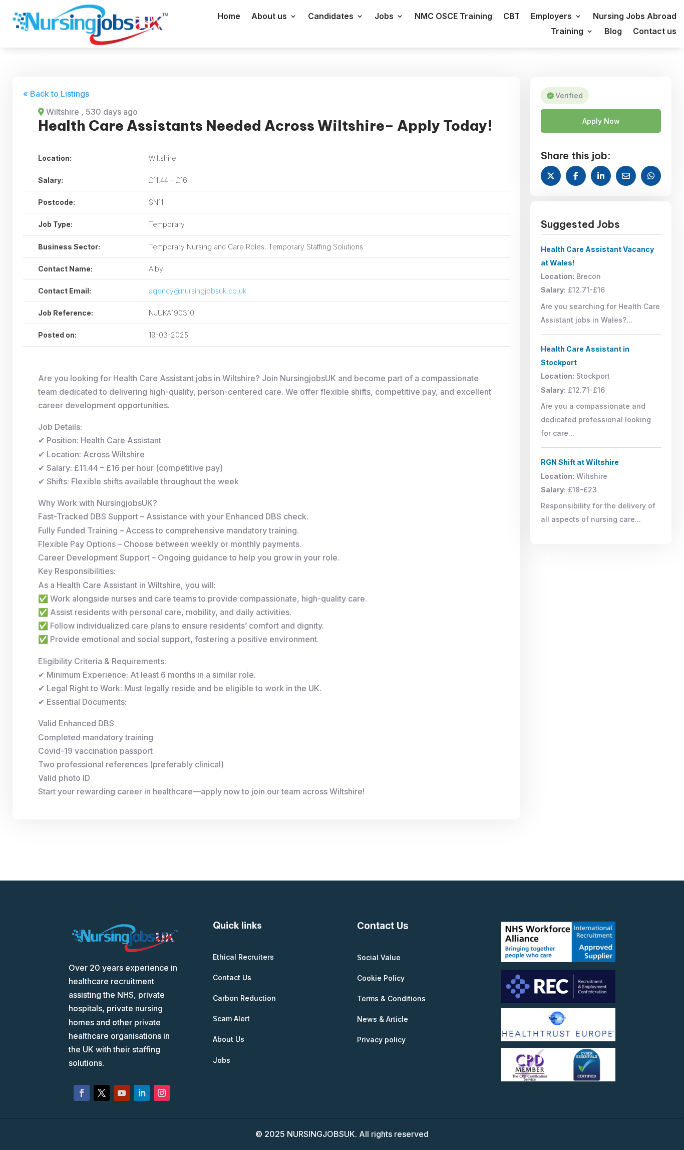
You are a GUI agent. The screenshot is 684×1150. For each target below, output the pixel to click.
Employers (551, 17)
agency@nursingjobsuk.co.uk (197, 290)
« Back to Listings (56, 94)
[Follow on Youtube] (122, 1093)
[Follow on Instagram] (162, 1093)
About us (269, 17)
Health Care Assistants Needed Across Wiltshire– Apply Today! (265, 125)
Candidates (331, 17)
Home (228, 17)
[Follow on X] (102, 1093)
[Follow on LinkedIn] (142, 1093)
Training (567, 32)
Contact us (654, 32)
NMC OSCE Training (453, 17)
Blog (613, 32)
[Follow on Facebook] (82, 1093)
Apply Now (601, 121)
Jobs (384, 17)
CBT (511, 17)
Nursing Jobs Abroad (634, 17)
